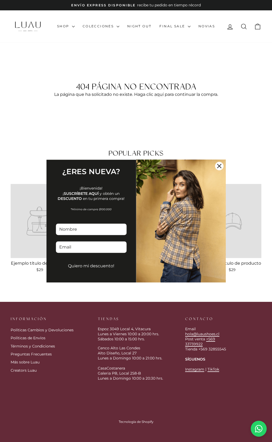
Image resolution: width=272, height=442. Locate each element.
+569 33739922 (200, 341)
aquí (159, 94)
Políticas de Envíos (28, 338)
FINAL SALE (172, 26)
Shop (64, 26)
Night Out (139, 26)
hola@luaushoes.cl (202, 334)
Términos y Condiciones (33, 346)
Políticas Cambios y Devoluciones (42, 330)
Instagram (194, 369)
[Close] (219, 166)
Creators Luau (24, 370)
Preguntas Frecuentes (31, 354)
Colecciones (99, 26)
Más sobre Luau (25, 362)
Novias (206, 26)
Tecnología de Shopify (136, 422)
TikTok (213, 369)
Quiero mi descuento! (91, 266)
